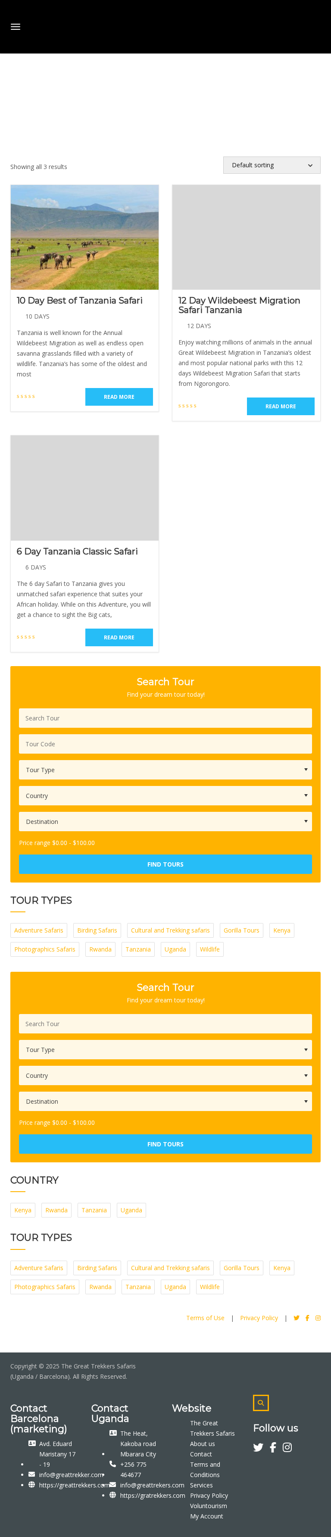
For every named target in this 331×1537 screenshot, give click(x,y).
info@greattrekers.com (152, 1485)
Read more (119, 397)
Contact (201, 1454)
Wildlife (210, 949)
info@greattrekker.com (71, 1475)
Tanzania (138, 949)
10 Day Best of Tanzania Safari (80, 300)
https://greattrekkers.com (74, 1485)
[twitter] (261, 1449)
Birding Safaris (97, 930)
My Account (206, 1516)
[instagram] (287, 1449)
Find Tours (165, 864)
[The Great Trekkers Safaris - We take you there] (76, 25)
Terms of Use (205, 1318)
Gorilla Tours (241, 930)
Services (201, 1485)
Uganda (175, 949)
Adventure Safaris (38, 930)
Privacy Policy (259, 1318)
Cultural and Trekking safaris (170, 930)
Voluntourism (208, 1506)
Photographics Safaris (44, 949)
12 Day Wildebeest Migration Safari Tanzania (239, 305)
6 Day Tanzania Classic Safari (77, 551)
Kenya (281, 930)
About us (202, 1444)
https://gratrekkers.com (152, 1495)
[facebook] (276, 1449)
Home (15, 81)
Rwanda (100, 949)
